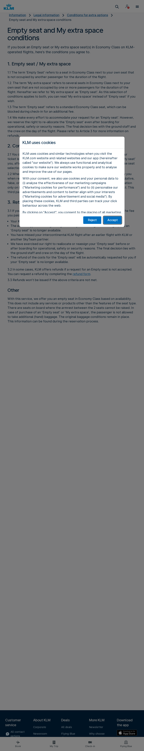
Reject (92, 220)
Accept (112, 220)
